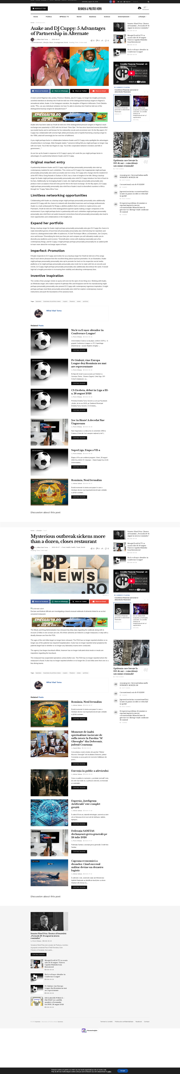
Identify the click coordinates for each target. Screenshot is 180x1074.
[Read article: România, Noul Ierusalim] (49, 492)
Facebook (139, 1021)
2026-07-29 (88, 810)
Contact (146, 1021)
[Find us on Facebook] (110, 1)
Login (120, 1)
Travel (78, 547)
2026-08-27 (88, 483)
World (79, 17)
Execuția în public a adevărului (89, 770)
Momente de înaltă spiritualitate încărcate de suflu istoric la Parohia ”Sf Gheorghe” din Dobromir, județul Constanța (86, 738)
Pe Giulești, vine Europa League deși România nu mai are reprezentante (88, 363)
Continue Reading (80, 350)
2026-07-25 (88, 874)
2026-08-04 (87, 748)
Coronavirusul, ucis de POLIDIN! (132, 184)
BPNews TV (64, 17)
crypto (65, 301)
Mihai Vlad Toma (42, 39)
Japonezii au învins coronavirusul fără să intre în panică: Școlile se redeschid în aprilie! (134, 194)
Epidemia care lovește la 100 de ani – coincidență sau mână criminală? (125, 163)
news (79, 301)
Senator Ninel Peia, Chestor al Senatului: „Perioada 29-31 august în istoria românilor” (138, 26)
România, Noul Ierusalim (86, 480)
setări (109, 1072)
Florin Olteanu (77, 337)
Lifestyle (33, 3)
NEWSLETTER (40, 8)
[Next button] (147, 91)
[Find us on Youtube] (113, 1)
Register (128, 1)
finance (72, 301)
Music (51, 42)
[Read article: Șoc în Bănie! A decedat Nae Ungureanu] (49, 432)
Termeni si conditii (106, 1021)
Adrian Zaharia (77, 483)
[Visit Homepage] (90, 8)
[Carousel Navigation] (146, 91)
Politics (49, 17)
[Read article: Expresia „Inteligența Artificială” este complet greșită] (49, 812)
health (73, 547)
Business (92, 17)
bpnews (38, 301)
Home (35, 17)
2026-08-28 (88, 337)
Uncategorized (58, 42)
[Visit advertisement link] (70, 117)
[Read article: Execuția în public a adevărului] (49, 782)
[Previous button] (144, 91)
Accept (122, 1071)
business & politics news (52, 301)
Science (107, 17)
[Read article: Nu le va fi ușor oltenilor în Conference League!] (49, 342)
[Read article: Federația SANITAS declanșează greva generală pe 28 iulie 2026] (49, 842)
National (35, 480)
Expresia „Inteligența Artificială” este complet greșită (85, 804)
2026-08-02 (88, 774)
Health (68, 547)
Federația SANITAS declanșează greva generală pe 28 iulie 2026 (89, 834)
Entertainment (123, 17)
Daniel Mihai (77, 748)
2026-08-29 (48, 941)
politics (85, 301)
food (45, 530)
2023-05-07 (56, 39)
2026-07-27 (88, 840)
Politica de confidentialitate (124, 1021)
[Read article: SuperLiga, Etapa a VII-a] (49, 462)
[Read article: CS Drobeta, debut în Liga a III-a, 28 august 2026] (49, 402)
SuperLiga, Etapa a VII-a (85, 450)
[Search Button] (148, 1)
